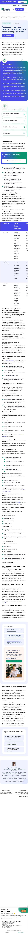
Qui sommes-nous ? (16, 5)
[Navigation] (26, 9)
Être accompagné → (8, 35)
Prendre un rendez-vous (13, 161)
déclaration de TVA (19, 502)
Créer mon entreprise (14, 660)
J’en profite (21, 2)
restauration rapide (10, 360)
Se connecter (24, 5)
